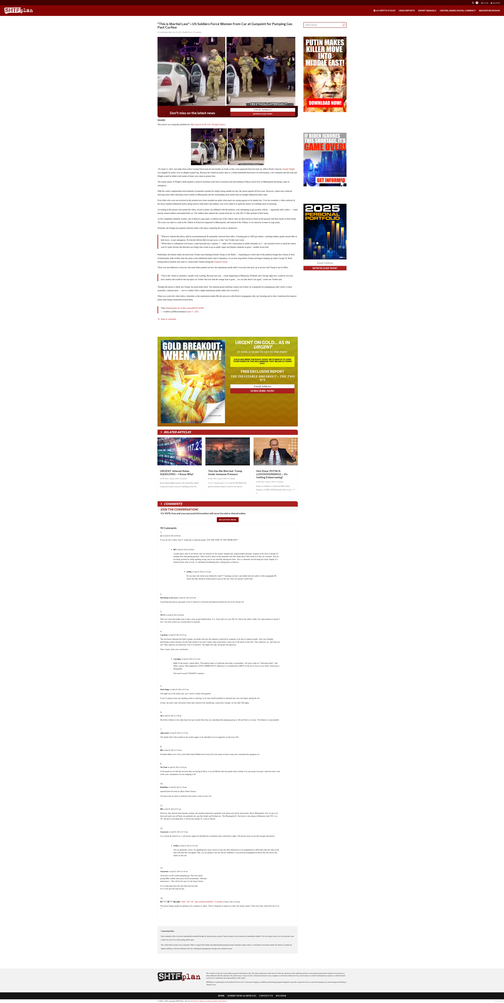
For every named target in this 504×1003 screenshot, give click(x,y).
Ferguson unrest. (221, 262)
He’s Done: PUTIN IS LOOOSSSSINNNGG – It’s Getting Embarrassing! (271, 474)
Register (496, 3)
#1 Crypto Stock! (385, 11)
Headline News (187, 32)
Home (221, 996)
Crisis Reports (407, 11)
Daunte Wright (288, 169)
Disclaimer (223, 1001)
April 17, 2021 (193, 311)
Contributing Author (165, 32)
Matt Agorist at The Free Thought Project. (208, 124)
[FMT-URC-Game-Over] (324, 185)
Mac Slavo (165, 479)
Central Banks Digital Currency (458, 11)
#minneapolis (171, 308)
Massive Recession (489, 11)
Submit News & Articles (241, 996)
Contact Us (266, 996)
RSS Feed (281, 996)
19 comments (197, 32)
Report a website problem (209, 1001)
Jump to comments (168, 319)
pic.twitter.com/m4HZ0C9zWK (191, 308)
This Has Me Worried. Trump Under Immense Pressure (225, 472)
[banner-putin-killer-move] (324, 111)
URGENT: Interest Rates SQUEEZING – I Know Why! (176, 472)
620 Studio (194, 1001)
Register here (228, 520)
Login (485, 3)
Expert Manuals (427, 11)
